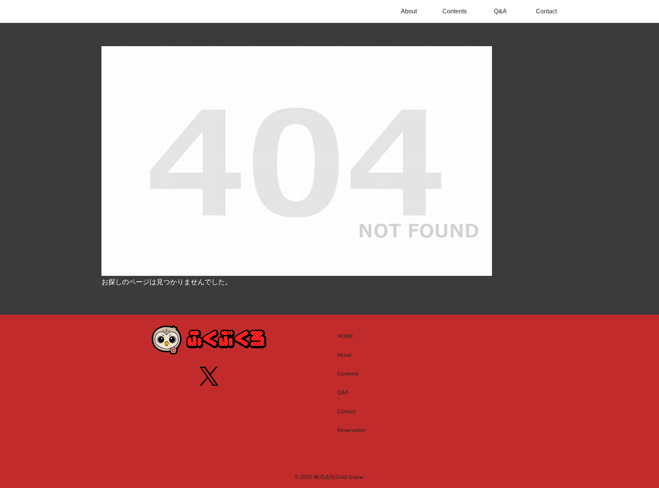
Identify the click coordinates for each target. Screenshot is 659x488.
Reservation (351, 430)
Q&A (342, 392)
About (344, 355)
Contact (346, 411)
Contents (348, 373)
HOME (345, 336)
